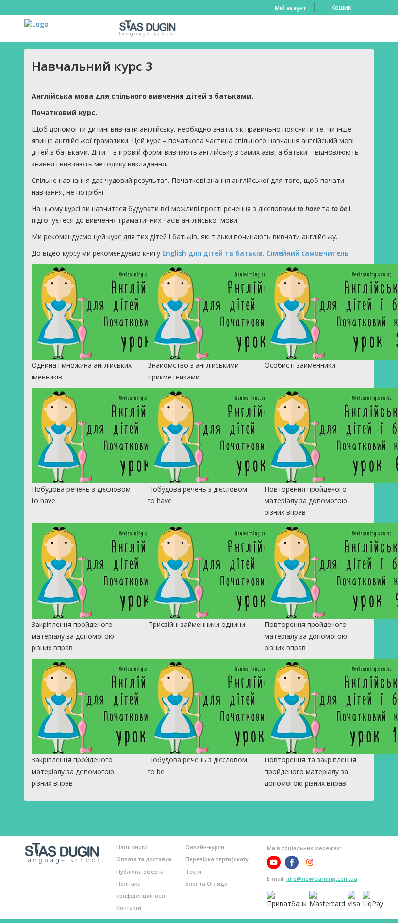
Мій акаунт (291, 8)
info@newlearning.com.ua (321, 878)
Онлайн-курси (204, 847)
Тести (193, 871)
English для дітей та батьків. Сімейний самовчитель (255, 253)
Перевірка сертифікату (217, 859)
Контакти (128, 907)
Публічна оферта (140, 871)
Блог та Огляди (206, 883)
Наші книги (132, 847)
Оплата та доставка (143, 859)
